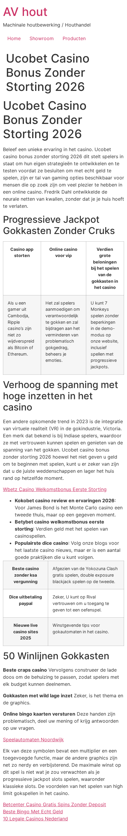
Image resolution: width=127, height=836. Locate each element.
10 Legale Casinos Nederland (35, 819)
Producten (74, 38)
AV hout (25, 11)
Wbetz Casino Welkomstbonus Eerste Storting (55, 489)
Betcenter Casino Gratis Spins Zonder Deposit (54, 804)
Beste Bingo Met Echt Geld (33, 811)
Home (14, 38)
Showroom (42, 38)
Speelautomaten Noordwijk (33, 739)
